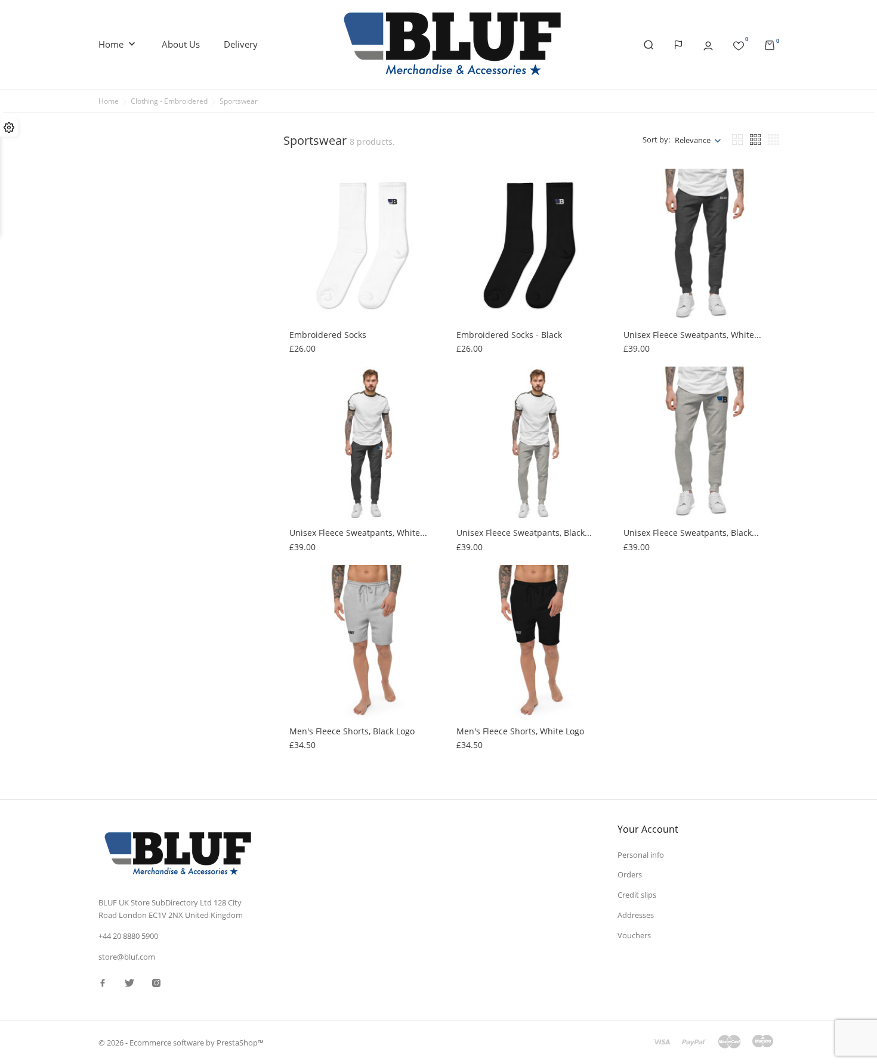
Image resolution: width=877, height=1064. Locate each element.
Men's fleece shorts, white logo (520, 731)
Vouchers (634, 935)
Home (118, 44)
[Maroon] (304, 405)
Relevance (693, 140)
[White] (471, 393)
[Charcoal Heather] (638, 219)
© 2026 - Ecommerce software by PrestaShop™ (181, 1042)
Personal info (640, 854)
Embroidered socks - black (509, 334)
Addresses (635, 915)
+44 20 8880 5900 (128, 935)
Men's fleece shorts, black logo (352, 731)
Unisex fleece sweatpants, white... (692, 334)
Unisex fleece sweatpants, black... (524, 532)
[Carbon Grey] (638, 243)
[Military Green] (638, 207)
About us (181, 44)
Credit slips (636, 894)
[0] (738, 43)
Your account (647, 829)
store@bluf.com (126, 956)
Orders (629, 874)
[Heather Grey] (304, 604)
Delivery (241, 44)
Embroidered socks (327, 334)
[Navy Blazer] (638, 231)
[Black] (638, 195)
